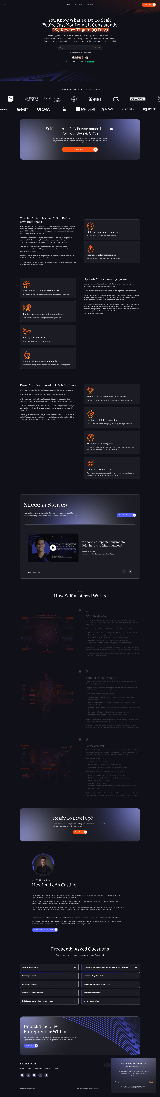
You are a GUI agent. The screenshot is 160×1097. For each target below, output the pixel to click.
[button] (124, 571)
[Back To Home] (28, 1064)
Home (22, 1068)
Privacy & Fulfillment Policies (27, 1088)
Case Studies (37, 1068)
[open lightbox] (53, 548)
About (28, 1068)
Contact (55, 1068)
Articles (47, 1068)
